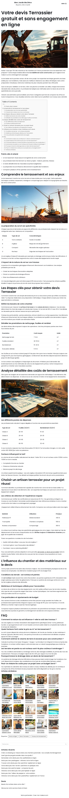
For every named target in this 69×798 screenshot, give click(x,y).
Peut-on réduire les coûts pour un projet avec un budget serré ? (23, 148)
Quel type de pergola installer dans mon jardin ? (17, 755)
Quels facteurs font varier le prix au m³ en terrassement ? (21, 140)
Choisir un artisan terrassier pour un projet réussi (18, 125)
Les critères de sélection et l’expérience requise (19, 127)
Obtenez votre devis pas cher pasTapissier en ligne (18, 771)
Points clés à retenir (11, 106)
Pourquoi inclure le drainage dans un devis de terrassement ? (23, 146)
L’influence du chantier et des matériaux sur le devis (19, 129)
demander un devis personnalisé (48, 552)
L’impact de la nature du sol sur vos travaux (17, 112)
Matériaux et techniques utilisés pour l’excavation (19, 133)
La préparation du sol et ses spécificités (16, 110)
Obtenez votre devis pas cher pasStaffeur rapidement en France (22, 776)
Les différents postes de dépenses (15, 121)
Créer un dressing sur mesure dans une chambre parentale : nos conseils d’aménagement (31, 753)
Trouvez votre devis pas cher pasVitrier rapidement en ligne (21, 763)
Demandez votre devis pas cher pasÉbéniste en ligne (18, 758)
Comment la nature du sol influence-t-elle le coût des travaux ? (23, 139)
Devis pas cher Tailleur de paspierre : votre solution (18, 773)
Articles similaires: (11, 150)
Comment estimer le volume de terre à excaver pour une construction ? (25, 142)
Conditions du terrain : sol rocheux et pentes (18, 131)
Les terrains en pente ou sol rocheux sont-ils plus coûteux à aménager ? (26, 144)
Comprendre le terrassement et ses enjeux (16, 108)
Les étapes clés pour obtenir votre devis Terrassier (18, 114)
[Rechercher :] (34, 744)
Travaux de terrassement (38, 736)
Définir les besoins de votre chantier (15, 116)
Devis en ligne (13, 736)
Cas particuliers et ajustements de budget (17, 135)
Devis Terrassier (24, 736)
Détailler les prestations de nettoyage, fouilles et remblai (21, 118)
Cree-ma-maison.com (40, 795)
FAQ (4, 137)
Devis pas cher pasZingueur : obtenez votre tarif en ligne (19, 760)
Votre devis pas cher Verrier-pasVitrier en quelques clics (20, 766)
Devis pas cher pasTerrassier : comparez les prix (17, 768)
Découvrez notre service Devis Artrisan (14, 788)
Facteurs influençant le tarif (13, 123)
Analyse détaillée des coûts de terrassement (17, 120)
